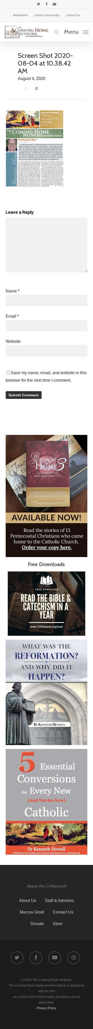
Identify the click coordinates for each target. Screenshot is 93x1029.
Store (58, 923)
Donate (37, 923)
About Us (27, 900)
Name (12, 291)
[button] (76, 31)
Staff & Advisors (59, 900)
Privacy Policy (46, 1008)
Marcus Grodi (32, 912)
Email (12, 316)
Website (13, 341)
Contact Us (63, 912)
